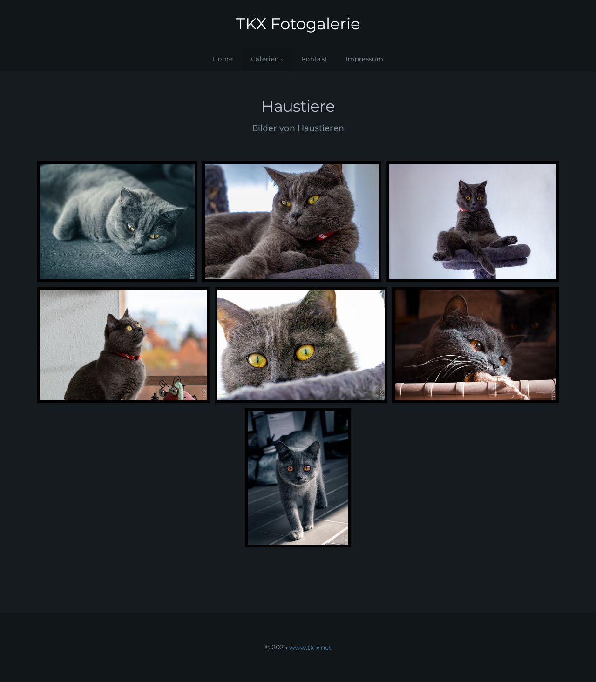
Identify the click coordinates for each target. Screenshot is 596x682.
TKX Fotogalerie (298, 24)
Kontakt (315, 58)
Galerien (265, 58)
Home (223, 58)
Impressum (365, 58)
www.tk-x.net (310, 647)
